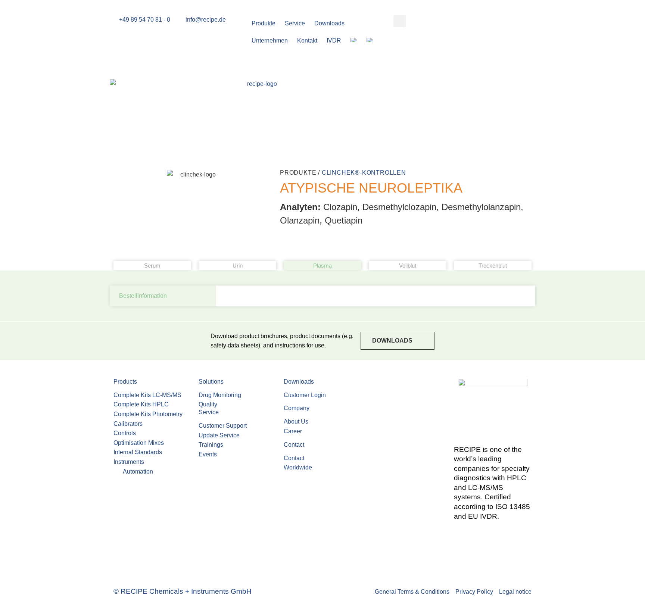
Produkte (263, 23)
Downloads (329, 23)
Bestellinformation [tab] (143, 296)
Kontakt (307, 40)
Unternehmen (270, 40)
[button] (399, 21)
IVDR (334, 40)
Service (295, 23)
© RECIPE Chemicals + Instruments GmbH (182, 591)
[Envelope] (463, 537)
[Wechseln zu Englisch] (358, 40)
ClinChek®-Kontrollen (364, 172)
